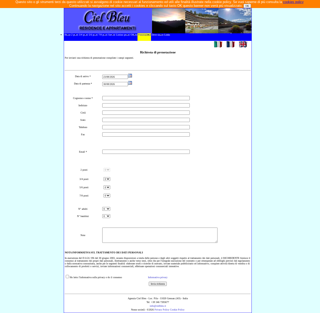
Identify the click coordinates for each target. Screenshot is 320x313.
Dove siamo (158, 34)
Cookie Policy (177, 309)
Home (67, 34)
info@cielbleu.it (158, 305)
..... (66, 44)
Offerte (133, 34)
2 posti (74, 34)
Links (167, 34)
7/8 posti (103, 34)
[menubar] (117, 37)
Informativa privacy (158, 277)
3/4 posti (83, 34)
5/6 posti (93, 34)
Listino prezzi (123, 34)
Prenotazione (144, 34)
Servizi (111, 34)
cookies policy (293, 2)
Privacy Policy (162, 309)
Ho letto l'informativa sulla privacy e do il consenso (96, 277)
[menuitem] (67, 37)
